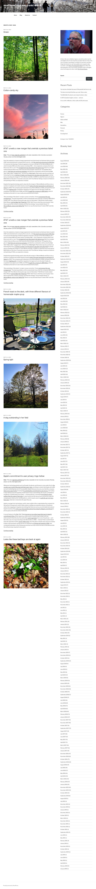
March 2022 (63, 309)
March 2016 (63, 500)
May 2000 (63, 860)
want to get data (32, 518)
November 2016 (64, 481)
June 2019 (62, 402)
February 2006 (64, 781)
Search (62, 75)
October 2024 (63, 222)
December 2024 (64, 217)
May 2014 (62, 562)
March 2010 (63, 644)
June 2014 (62, 559)
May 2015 (62, 528)
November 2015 (64, 512)
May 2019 (62, 405)
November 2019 (64, 388)
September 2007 (64, 728)
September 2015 (64, 517)
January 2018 (63, 441)
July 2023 (62, 264)
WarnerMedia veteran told (14, 206)
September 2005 (64, 795)
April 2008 (63, 708)
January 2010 (63, 649)
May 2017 (62, 464)
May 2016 (62, 498)
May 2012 (62, 599)
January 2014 (63, 571)
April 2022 (62, 307)
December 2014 (64, 543)
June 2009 (63, 669)
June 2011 (62, 610)
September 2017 (64, 453)
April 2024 (62, 239)
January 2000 (63, 868)
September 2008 (64, 694)
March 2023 (63, 276)
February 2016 (63, 503)
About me (27, 15)
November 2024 (64, 219)
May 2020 (62, 371)
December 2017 (64, 444)
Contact (35, 15)
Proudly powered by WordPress (10, 885)
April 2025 (62, 205)
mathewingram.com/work (23, 5)
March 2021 (63, 343)
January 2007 (63, 750)
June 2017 (62, 461)
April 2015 (62, 531)
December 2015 (64, 509)
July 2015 (62, 523)
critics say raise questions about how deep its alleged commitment (33, 509)
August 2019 (63, 396)
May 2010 (62, 638)
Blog (21, 15)
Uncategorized (64, 133)
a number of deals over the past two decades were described (31, 175)
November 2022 (64, 287)
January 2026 (63, 180)
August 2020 (63, 363)
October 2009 (63, 658)
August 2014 (63, 554)
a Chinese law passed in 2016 (41, 523)
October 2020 (63, 357)
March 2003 (63, 818)
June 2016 (62, 495)
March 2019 (63, 410)
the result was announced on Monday (44, 162)
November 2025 (64, 186)
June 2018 (62, 427)
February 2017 (63, 472)
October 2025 (63, 188)
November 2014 (64, 545)
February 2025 (64, 211)
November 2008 (64, 689)
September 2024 (64, 225)
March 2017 (63, 469)
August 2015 (63, 520)
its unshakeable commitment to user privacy (35, 491)
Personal (62, 128)
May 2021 (62, 337)
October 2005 (63, 793)
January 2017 (63, 475)
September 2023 (64, 259)
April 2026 (62, 172)
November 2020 (64, 354)
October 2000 (64, 849)
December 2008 (64, 686)
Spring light (8, 359)
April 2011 (62, 616)
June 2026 (63, 166)
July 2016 (62, 492)
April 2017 (62, 467)
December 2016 (64, 478)
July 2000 (62, 854)
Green (6, 31)
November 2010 (64, 630)
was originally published (18, 155)
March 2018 (63, 436)
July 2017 (62, 458)
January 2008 (63, 717)
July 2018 (62, 424)
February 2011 (63, 621)
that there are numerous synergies (17, 171)
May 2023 (62, 270)
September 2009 (64, 660)
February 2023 (64, 278)
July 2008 (62, 700)
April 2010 (62, 641)
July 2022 (62, 298)
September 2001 (64, 832)
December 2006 (64, 753)
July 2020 (62, 366)
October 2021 (63, 323)
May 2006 (63, 773)
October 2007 (63, 725)
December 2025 (64, 183)
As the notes (23, 521)
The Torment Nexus (82, 69)
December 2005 (64, 787)
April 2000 (63, 863)
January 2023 (63, 281)
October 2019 (63, 391)
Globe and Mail (64, 119)
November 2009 (64, 655)
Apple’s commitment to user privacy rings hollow (23, 475)
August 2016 (63, 489)
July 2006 (62, 767)
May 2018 (62, 430)
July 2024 (62, 231)
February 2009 (64, 680)
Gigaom (62, 116)
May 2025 (62, 203)
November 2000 (64, 846)
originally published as (18, 480)
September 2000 (64, 852)
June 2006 (63, 770)
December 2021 (64, 318)
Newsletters (63, 125)
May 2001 (62, 838)
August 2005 (63, 798)
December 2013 (64, 573)
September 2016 (64, 486)
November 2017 (64, 447)
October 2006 (63, 759)
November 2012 (64, 596)
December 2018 (64, 419)
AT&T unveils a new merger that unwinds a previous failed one (28, 149)
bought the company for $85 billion (38, 191)
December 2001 (64, 823)
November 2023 (64, 253)
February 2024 (64, 245)
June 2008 (63, 703)
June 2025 (63, 200)
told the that (19, 202)
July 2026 (62, 163)
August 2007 (63, 731)
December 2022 (64, 284)
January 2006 (63, 784)
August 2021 (63, 329)
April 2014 (62, 565)
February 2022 (63, 312)
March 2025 (63, 208)
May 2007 (62, 739)
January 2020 (63, 382)
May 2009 (63, 672)
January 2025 (63, 214)
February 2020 (64, 380)
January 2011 (63, 624)
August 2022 (63, 295)
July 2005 (62, 801)
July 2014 (62, 557)
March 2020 (63, 377)
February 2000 (64, 866)
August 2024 (63, 228)
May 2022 (62, 304)
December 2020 (64, 351)
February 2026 (64, 177)
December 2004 (64, 804)
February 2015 (63, 537)
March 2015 (63, 534)
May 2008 (63, 705)
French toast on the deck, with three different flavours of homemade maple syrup (26, 293)
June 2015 (62, 526)
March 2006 (63, 778)
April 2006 (63, 776)
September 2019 (64, 394)
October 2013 (63, 579)
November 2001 (64, 826)
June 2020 (63, 368)
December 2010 (64, 627)
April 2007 (63, 742)
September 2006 (64, 762)
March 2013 (63, 587)
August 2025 (63, 194)
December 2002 (64, 821)
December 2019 (64, 385)
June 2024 (63, 233)
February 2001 (64, 840)
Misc (61, 122)
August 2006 (63, 764)
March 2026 (63, 174)
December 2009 (64, 652)
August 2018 (63, 422)
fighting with (12, 189)
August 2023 (63, 262)
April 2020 (63, 374)
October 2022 (63, 290)
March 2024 (63, 242)
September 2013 (64, 582)
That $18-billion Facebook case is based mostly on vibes (73, 95)
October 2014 (63, 548)
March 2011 (63, 618)
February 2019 (63, 413)
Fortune (62, 114)
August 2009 (63, 663)
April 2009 (63, 675)
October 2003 (63, 815)
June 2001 (63, 835)
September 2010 (64, 635)
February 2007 (64, 748)
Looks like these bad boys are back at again (21, 539)
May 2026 (62, 169)
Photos (62, 130)
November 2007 (64, 722)
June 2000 (63, 857)
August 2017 (63, 455)
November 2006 (64, 756)
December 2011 (64, 602)
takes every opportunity (10, 491)
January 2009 (63, 683)
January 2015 (63, 540)
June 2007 (63, 736)
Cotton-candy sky (10, 90)
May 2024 (62, 236)
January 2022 (63, 315)
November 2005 (64, 790)
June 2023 (63, 267)
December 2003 (64, 812)
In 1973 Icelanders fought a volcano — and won (71, 97)
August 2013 (63, 585)
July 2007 (62, 734)
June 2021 (62, 335)
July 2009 (62, 666)
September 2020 (64, 360)
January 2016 (63, 506)
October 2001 (63, 829)
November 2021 (64, 321)
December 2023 (64, 250)
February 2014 (63, 568)
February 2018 (63, 439)
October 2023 (63, 256)
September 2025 (64, 191)
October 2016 (63, 483)
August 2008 (63, 697)
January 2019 (63, 416)
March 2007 (63, 745)
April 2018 (62, 433)
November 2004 (64, 807)
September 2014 (64, 551)
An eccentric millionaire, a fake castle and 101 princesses (74, 100)
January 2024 (63, 248)
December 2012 (64, 593)
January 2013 (63, 590)
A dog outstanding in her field (15, 417)
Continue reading (8, 211)
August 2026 (63, 160)
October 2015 (63, 514)
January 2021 (63, 349)
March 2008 (63, 711)
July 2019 (62, 399)
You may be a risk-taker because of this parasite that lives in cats (75, 89)
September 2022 (64, 292)
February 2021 (63, 346)
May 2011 (62, 613)
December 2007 (64, 719)
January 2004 (63, 809)
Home (15, 15)
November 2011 (64, 604)
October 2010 (63, 632)
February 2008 (64, 714)
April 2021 (62, 340)
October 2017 (63, 450)
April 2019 (62, 408)
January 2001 (63, 843)
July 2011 (62, 607)
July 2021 (62, 332)
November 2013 (64, 576)
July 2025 (62, 197)
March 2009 (63, 677)
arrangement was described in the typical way (31, 167)
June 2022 (62, 301)
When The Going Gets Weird (75, 65)
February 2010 (64, 646)
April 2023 (62, 273)
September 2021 (64, 326)
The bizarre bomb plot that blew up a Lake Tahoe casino (73, 92)
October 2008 (63, 691)
